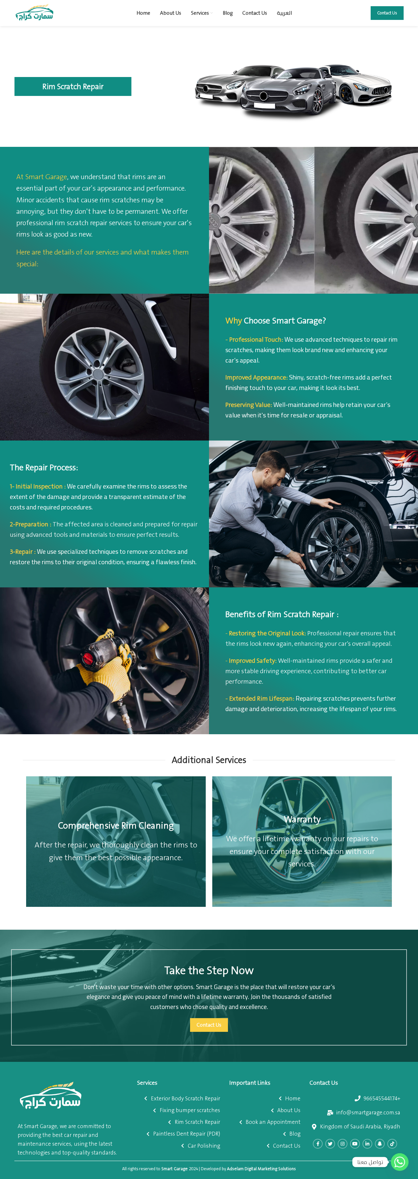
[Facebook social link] (318, 1144)
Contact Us (387, 13)
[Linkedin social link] (367, 1144)
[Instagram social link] (342, 1144)
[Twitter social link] (330, 1144)
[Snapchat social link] (380, 1144)
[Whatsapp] (400, 1162)
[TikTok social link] (392, 1144)
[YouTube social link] (355, 1144)
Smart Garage (174, 1168)
